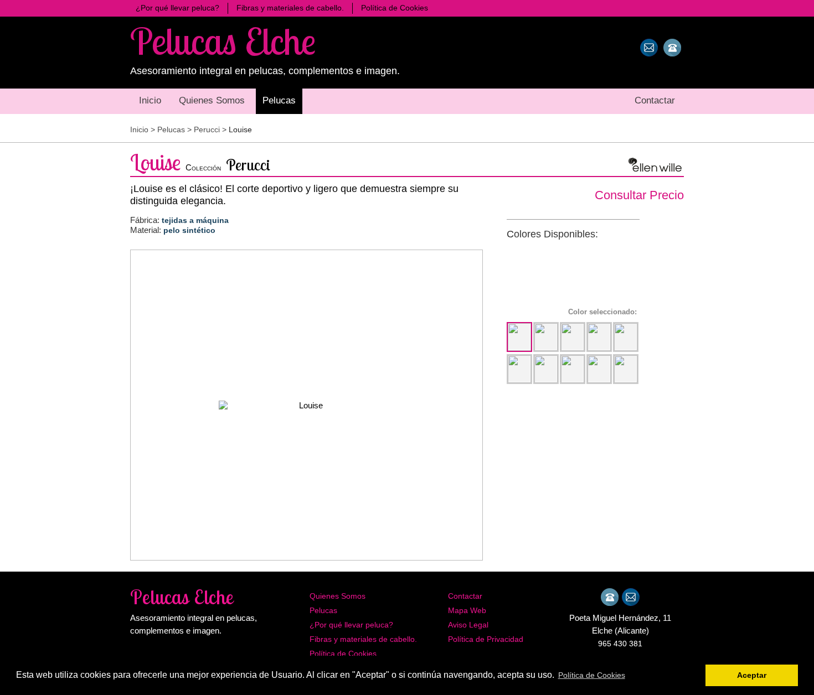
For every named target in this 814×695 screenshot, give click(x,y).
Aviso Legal (468, 624)
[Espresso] (519, 337)
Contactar (465, 596)
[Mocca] (572, 337)
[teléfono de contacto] (672, 47)
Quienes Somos (337, 596)
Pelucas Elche (223, 40)
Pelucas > (175, 129)
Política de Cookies (343, 653)
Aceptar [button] (751, 675)
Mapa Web (467, 610)
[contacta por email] (649, 47)
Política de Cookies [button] (591, 675)
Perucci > (211, 129)
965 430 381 (620, 643)
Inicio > (143, 129)
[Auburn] (572, 369)
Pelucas (323, 610)
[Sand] (625, 337)
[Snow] (625, 369)
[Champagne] (546, 369)
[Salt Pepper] (599, 369)
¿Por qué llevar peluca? (351, 624)
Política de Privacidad (485, 639)
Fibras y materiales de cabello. (363, 639)
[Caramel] (519, 369)
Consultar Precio (639, 195)
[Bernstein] (599, 337)
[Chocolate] (546, 337)
